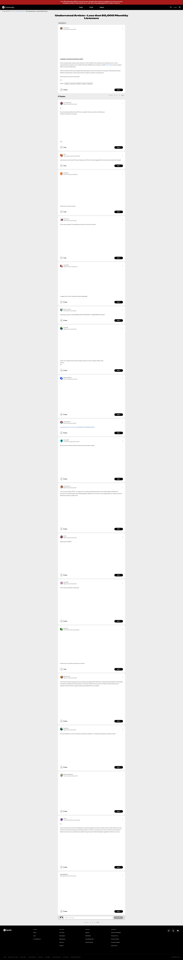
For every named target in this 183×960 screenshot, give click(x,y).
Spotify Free (114, 945)
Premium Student (115, 942)
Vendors (61, 945)
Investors (61, 942)
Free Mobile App (89, 939)
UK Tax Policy (66, 957)
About (34, 932)
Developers (62, 936)
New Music (79, 83)
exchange (67, 83)
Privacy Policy (23, 957)
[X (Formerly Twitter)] (173, 930)
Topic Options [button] (62, 23)
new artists (72, 83)
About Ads (40, 957)
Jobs (34, 936)
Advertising (62, 939)
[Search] (171, 7)
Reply (118, 90)
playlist (84, 83)
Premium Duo (114, 936)
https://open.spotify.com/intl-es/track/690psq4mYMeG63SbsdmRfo (77, 427)
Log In (175, 7)
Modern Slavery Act (56, 957)
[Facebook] (178, 930)
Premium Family (115, 939)
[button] (123, 28)
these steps (100, 3)
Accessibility (47, 957)
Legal (4, 957)
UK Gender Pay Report (76, 957)
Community (9, 7)
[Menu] (179, 7)
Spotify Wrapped (109, 65)
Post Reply (118, 917)
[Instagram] (168, 930)
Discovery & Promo (20, 11)
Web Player (88, 936)
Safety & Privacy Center (13, 957)
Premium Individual (116, 932)
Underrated (89, 83)
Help (81, 7)
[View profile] (61, 28)
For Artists (61, 932)
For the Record (37, 939)
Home (10, 11)
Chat (91, 7)
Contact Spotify (89, 942)
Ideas (102, 7)
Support (87, 932)
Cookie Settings (32, 957)
